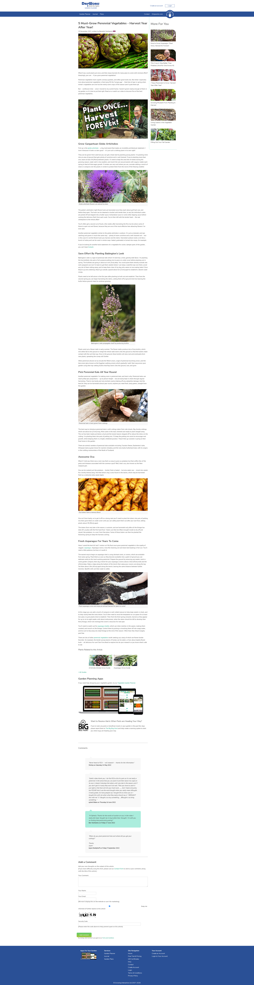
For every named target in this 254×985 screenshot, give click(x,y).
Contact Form (118, 869)
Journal (95, 14)
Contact (147, 14)
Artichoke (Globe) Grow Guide (99, 668)
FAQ (129, 962)
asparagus (87, 548)
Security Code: (83, 921)
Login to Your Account (160, 956)
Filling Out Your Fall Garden (160, 142)
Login (170, 6)
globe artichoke (93, 148)
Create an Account (158, 953)
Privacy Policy (133, 976)
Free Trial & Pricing (134, 956)
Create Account (133, 967)
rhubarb (90, 247)
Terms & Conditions (135, 973)
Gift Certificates (133, 959)
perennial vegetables (101, 638)
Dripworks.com (157, 14)
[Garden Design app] (114, 716)
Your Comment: (83, 876)
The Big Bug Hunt (112, 729)
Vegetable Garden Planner (126, 683)
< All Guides (82, 672)
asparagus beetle (103, 626)
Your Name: (82, 891)
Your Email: (82, 896)
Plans (102, 14)
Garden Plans (109, 959)
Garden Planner (84, 14)
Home (130, 953)
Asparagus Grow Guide (122, 668)
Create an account (156, 6)
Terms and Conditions (108, 938)
